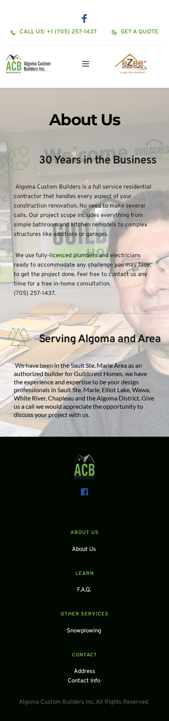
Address (84, 671)
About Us (84, 549)
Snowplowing (85, 631)
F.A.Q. (84, 590)
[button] (85, 63)
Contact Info (85, 681)
